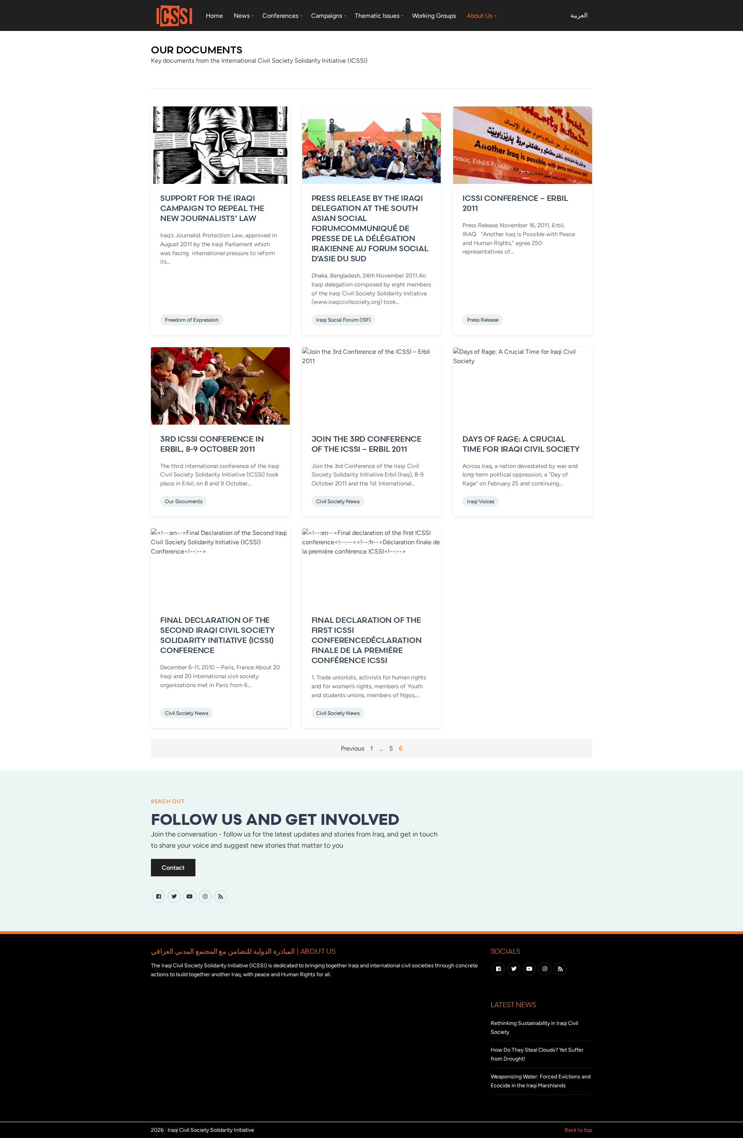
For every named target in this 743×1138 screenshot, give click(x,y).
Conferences (280, 15)
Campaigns (326, 15)
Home (214, 15)
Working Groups (434, 15)
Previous (352, 748)
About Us (479, 15)
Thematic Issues (377, 15)
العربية (578, 15)
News (242, 15)
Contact (173, 867)
